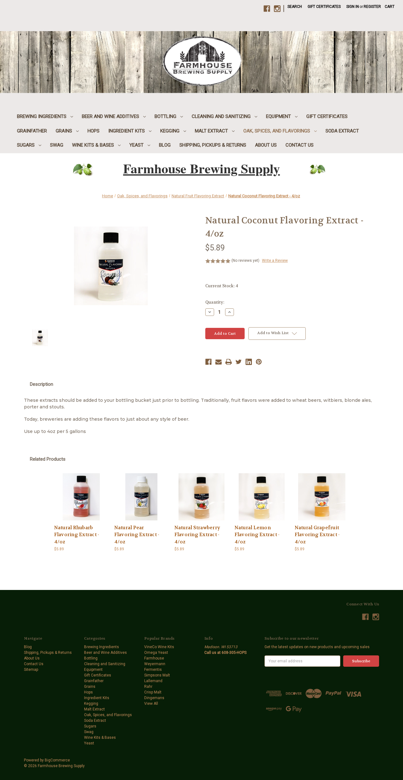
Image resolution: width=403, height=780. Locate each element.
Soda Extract (342, 131)
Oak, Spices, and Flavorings (277, 131)
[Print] (228, 362)
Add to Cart (81, 496)
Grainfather (32, 131)
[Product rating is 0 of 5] (217, 261)
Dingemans (154, 698)
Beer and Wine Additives (111, 116)
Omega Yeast (156, 652)
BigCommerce (57, 760)
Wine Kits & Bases (93, 145)
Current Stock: (221, 286)
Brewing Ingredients (42, 116)
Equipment (279, 116)
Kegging (170, 131)
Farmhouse (154, 658)
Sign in (352, 6)
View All (151, 703)
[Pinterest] (259, 362)
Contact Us (300, 145)
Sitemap (31, 669)
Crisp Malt (153, 692)
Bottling (166, 116)
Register (372, 6)
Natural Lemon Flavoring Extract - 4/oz (257, 535)
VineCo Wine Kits (159, 647)
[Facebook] (208, 362)
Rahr (148, 686)
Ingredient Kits (127, 131)
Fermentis (153, 669)
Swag (56, 145)
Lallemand (153, 681)
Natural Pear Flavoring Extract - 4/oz (137, 535)
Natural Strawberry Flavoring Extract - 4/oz (197, 535)
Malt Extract (212, 131)
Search (294, 6)
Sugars (26, 145)
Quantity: (214, 302)
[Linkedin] (249, 362)
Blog (165, 145)
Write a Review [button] (275, 260)
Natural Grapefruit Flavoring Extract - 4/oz (317, 535)
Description (41, 384)
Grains (64, 131)
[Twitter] (239, 362)
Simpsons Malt (157, 675)
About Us (266, 145)
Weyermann (154, 664)
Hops (93, 131)
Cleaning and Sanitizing (222, 116)
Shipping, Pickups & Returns (212, 145)
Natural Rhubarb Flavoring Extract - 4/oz (76, 535)
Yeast (137, 145)
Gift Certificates (324, 6)
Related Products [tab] (47, 459)
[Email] (218, 362)
